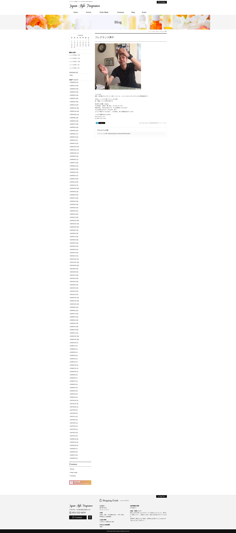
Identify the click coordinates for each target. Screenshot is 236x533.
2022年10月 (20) (74, 227)
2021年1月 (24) (74, 294)
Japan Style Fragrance (144, 122)
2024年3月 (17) (74, 175)
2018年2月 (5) (74, 397)
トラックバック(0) (162, 122)
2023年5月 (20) (74, 204)
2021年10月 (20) (74, 265)
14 (85, 42)
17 (74, 44)
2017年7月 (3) (74, 416)
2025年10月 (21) (74, 114)
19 (80, 44)
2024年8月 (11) (74, 159)
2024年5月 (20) (74, 169)
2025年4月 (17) (74, 134)
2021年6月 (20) (74, 278)
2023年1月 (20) (74, 217)
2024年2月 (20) (74, 178)
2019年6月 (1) (74, 349)
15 (88, 42)
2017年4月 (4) (74, 426)
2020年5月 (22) (74, 320)
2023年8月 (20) (74, 195)
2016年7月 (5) (74, 455)
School (72, 469)
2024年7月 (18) (74, 162)
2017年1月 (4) (74, 436)
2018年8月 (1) (74, 378)
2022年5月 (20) (74, 243)
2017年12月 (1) (74, 400)
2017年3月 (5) (74, 429)
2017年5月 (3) (74, 423)
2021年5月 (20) (74, 281)
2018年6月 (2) (74, 384)
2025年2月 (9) (74, 140)
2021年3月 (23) (74, 288)
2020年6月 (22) (74, 317)
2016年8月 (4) (74, 452)
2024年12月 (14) (74, 146)
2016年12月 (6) (74, 439)
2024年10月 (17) (74, 153)
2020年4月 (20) (74, 323)
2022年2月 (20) (74, 252)
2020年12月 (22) (74, 297)
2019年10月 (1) (74, 342)
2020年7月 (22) (74, 313)
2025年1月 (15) (74, 143)
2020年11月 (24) (74, 301)
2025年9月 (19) (74, 117)
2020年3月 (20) (74, 326)
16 (71, 44)
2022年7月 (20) (74, 236)
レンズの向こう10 (75, 61)
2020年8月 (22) (74, 310)
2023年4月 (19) (74, 207)
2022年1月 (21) (74, 256)
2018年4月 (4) (74, 391)
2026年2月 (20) (74, 101)
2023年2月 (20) (74, 214)
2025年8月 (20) (74, 121)
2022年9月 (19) (74, 230)
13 (83, 42)
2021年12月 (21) (74, 259)
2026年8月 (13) (74, 82)
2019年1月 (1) (74, 362)
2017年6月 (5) (74, 419)
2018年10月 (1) (74, 371)
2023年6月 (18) (74, 201)
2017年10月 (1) (74, 407)
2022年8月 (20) (74, 233)
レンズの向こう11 (75, 55)
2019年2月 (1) (74, 358)
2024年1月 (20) (74, 182)
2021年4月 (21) (74, 284)
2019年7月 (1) (74, 346)
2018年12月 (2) (74, 365)
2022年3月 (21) (74, 249)
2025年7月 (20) (74, 124)
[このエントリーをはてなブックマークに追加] (97, 123)
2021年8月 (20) (74, 272)
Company (73, 475)
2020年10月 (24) (74, 304)
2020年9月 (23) (74, 307)
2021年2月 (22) (74, 291)
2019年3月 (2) (74, 355)
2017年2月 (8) (74, 432)
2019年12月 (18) (74, 336)
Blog (154, 31)
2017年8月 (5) (74, 413)
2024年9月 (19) (74, 156)
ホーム (149, 31)
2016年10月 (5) (74, 445)
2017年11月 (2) (74, 403)
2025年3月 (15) (74, 137)
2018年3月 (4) (74, 394)
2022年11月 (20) (74, 223)
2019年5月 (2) (74, 352)
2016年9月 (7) (74, 448)
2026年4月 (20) (74, 95)
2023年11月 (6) (74, 185)
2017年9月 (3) (74, 410)
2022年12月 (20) (74, 220)
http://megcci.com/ (100, 116)
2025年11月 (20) (74, 111)
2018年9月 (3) (74, 374)
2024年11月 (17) (74, 150)
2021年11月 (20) (74, 262)
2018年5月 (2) (74, 387)
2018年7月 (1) (74, 381)
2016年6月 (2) (74, 458)
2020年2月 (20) (74, 329)
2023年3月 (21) (74, 211)
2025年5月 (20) (74, 130)
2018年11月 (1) (74, 368)
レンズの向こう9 (74, 64)
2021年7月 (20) (74, 275)
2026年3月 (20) (74, 98)
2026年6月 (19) (74, 89)
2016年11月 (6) (74, 442)
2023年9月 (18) (74, 191)
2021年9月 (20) (74, 268)
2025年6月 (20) (74, 127)
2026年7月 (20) (74, 85)
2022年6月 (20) (74, 240)
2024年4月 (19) (74, 172)
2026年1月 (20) (74, 105)
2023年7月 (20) (74, 198)
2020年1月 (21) (74, 333)
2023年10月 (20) (74, 188)
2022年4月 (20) (74, 246)
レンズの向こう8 (74, 68)
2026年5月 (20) (74, 92)
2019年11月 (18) (74, 339)
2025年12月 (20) (74, 108)
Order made (73, 472)
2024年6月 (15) (74, 166)
